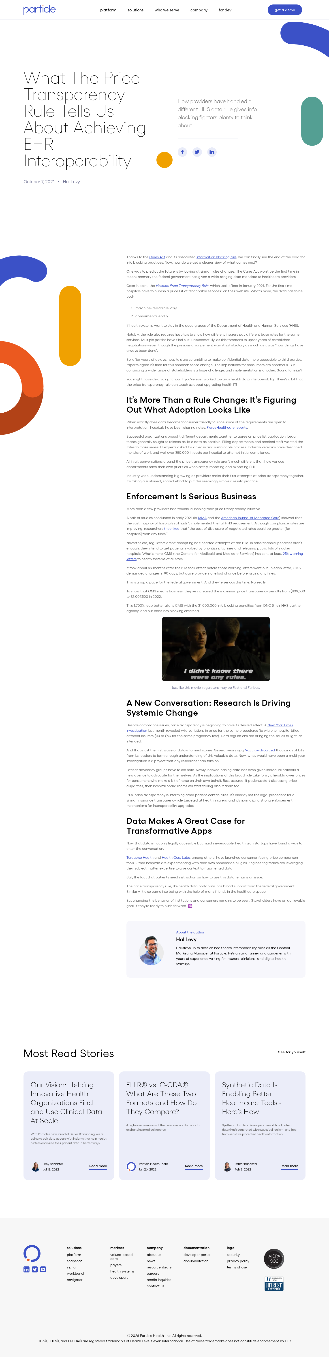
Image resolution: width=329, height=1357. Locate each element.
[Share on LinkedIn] (212, 152)
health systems (122, 1271)
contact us (155, 1286)
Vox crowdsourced (260, 750)
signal (71, 1267)
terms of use (237, 1267)
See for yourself (292, 1052)
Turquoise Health (140, 857)
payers (116, 1265)
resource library (159, 1267)
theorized (171, 528)
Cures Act (157, 257)
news (151, 1261)
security (233, 1255)
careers (153, 1273)
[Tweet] (197, 152)
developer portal (197, 1255)
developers (119, 1277)
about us (154, 1255)
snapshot (74, 1261)
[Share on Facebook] (182, 152)
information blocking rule (216, 257)
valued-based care (121, 1257)
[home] (44, 10)
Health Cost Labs (176, 857)
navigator (75, 1280)
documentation (196, 1261)
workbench (76, 1273)
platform (74, 1255)
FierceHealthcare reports (227, 427)
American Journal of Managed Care (250, 517)
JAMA (202, 517)
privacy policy (238, 1261)
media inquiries (159, 1280)
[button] (135, 10)
